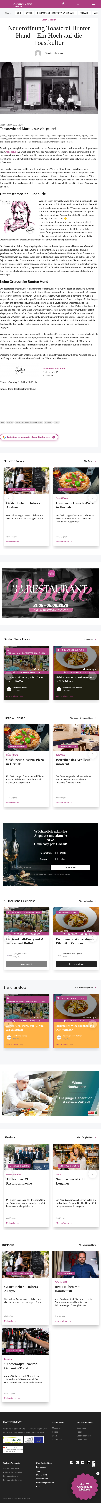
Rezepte (43, 859)
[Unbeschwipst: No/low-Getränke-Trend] (25, 1341)
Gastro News (53, 53)
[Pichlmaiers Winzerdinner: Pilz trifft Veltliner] (76, 659)
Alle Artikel (88, 461)
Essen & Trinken (68, 746)
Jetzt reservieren (76, 964)
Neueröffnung (67, 489)
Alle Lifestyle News (85, 1137)
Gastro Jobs (57, 1439)
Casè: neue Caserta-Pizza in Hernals (75, 505)
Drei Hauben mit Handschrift (67, 1289)
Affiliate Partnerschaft (13, 1472)
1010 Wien (60, 755)
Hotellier (80, 1432)
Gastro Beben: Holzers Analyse (23, 505)
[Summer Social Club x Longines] (76, 1156)
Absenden (70, 867)
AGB (38, 1471)
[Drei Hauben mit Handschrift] (75, 1264)
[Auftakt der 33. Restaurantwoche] (26, 1156)
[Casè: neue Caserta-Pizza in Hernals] (76, 480)
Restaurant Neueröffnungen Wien (56, 13)
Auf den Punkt (66, 1273)
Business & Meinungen (21, 489)
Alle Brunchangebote (84, 987)
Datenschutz (41, 1475)
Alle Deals (88, 639)
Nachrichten (45, 852)
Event (58, 1174)
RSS (38, 1486)
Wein (96, 13)
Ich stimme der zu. (52, 874)
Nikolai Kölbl (12, 151)
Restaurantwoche (13, 1174)
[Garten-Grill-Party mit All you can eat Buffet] (26, 659)
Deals (63, 852)
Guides (55, 1432)
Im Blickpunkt (15, 1350)
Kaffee (29, 13)
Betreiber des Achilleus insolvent (73, 762)
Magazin (56, 1428)
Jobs (62, 859)
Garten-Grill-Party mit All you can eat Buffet (25, 679)
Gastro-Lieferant (84, 1436)
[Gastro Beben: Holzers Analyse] (26, 480)
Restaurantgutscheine (12, 1480)
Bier (18, 13)
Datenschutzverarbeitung (57, 874)
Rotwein (84, 13)
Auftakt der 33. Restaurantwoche (19, 1181)
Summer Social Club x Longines (72, 1181)
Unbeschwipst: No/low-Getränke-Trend (21, 1366)
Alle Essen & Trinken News (81, 718)
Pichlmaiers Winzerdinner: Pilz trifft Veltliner (75, 679)
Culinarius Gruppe (11, 1468)
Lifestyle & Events (19, 1166)
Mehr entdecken (86, 901)
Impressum (41, 1467)
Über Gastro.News (44, 1463)
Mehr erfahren (12, 541)
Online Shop (82, 1439)
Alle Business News (87, 1245)
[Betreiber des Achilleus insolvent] (76, 737)
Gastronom (81, 1428)
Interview (8, 1359)
